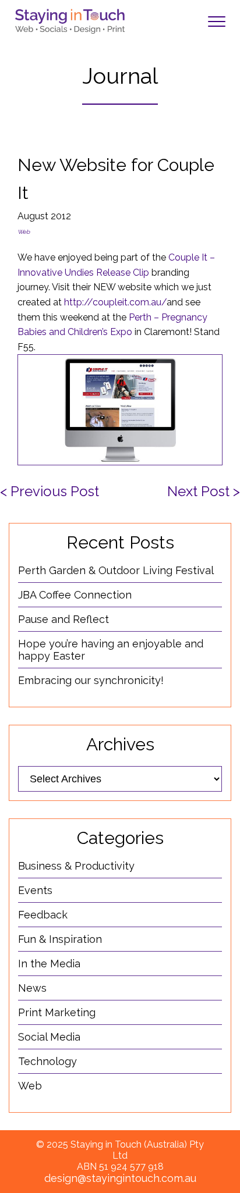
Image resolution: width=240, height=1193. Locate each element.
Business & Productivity (76, 866)
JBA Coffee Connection (75, 595)
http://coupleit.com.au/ (115, 302)
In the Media (49, 963)
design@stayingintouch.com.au (120, 1178)
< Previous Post (49, 491)
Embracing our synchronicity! (91, 680)
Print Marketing (57, 1012)
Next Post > (203, 491)
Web (23, 232)
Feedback (43, 915)
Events (35, 890)
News (32, 988)
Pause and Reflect (63, 619)
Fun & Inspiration (60, 939)
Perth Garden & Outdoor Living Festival (116, 570)
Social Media (49, 1037)
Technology (47, 1061)
